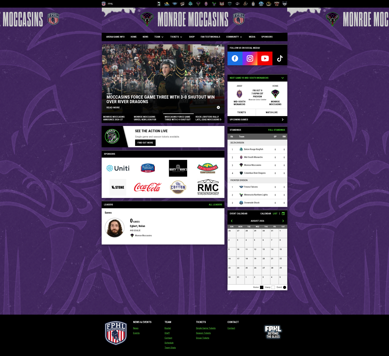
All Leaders (215, 204)
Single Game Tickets (206, 328)
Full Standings (276, 130)
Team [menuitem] (159, 37)
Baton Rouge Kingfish (253, 149)
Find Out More (145, 142)
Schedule (169, 343)
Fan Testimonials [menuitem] (210, 36)
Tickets (241, 112)
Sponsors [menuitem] (267, 36)
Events (136, 333)
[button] (232, 233)
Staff (167, 333)
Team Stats (170, 347)
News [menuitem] (145, 36)
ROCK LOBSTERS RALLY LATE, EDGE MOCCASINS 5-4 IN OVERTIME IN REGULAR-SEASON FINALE (176, 99)
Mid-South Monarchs (253, 157)
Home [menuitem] (134, 36)
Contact (168, 338)
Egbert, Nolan (137, 226)
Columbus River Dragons (255, 173)
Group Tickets (202, 338)
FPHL (107, 4)
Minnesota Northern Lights (256, 194)
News (135, 328)
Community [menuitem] (234, 37)
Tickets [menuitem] (176, 37)
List (275, 213)
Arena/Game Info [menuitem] (115, 36)
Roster (168, 328)
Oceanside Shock (252, 202)
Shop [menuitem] (193, 36)
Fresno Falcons (251, 186)
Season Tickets (203, 333)
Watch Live (272, 112)
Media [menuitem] (252, 36)
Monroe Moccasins (143, 235)
